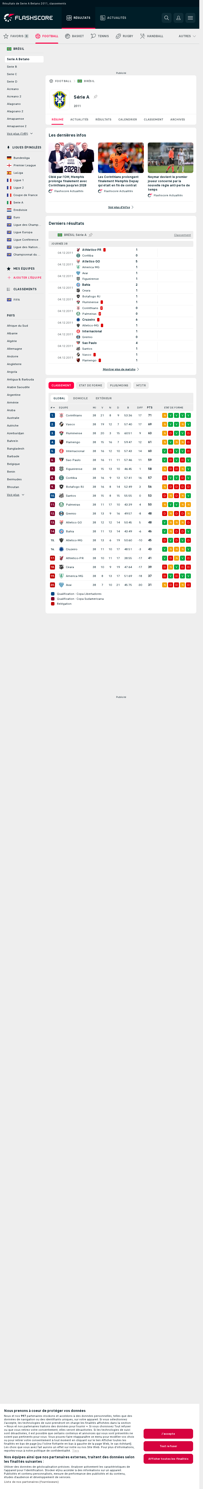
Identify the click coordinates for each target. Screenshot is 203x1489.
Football (63, 81)
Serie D (12, 82)
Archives (177, 119)
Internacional (75, 451)
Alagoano (14, 104)
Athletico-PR (75, 558)
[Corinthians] (61, 415)
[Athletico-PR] (61, 558)
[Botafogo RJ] (61, 486)
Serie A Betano (18, 59)
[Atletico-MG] (61, 540)
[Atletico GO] (61, 522)
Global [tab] (59, 398)
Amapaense (15, 119)
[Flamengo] (61, 442)
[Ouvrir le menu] (190, 18)
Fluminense (74, 433)
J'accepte (168, 1433)
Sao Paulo (73, 460)
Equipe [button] (63, 407)
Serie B (12, 67)
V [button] (102, 407)
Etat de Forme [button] (173, 407)
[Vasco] (61, 424)
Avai (69, 585)
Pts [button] (149, 407)
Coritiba (71, 478)
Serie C (12, 74)
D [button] (118, 407)
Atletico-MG (74, 540)
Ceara (70, 567)
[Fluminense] (61, 433)
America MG (74, 576)
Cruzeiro (71, 549)
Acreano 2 (14, 96)
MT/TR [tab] (141, 385)
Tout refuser (168, 1446)
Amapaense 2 (16, 126)
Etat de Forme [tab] (90, 385)
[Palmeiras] (61, 504)
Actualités (79, 119)
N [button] (110, 407)
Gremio (71, 513)
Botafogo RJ (75, 487)
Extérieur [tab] (104, 398)
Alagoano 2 (15, 111)
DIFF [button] (140, 407)
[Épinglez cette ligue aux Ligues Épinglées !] (95, 97)
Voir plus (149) (17, 133)
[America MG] (61, 575)
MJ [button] (94, 407)
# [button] (51, 407)
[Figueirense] (61, 468)
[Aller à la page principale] (32, 18)
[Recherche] (167, 18)
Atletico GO (74, 522)
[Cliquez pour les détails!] (121, 252)
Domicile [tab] (80, 398)
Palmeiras (73, 505)
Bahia (70, 531)
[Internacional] (61, 451)
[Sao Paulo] (61, 460)
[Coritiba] (61, 477)
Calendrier (127, 119)
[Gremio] (61, 513)
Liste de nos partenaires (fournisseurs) (31, 1482)
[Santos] (61, 495)
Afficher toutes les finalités (168, 1458)
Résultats (103, 119)
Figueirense (74, 469)
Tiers (75, 1450)
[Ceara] (61, 567)
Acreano (13, 89)
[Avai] (61, 584)
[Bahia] (61, 531)
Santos (71, 496)
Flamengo (73, 442)
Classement (153, 119)
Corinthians (74, 415)
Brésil (89, 81)
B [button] (128, 407)
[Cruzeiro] (61, 549)
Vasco (70, 424)
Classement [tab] (61, 385)
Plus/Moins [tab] (119, 385)
